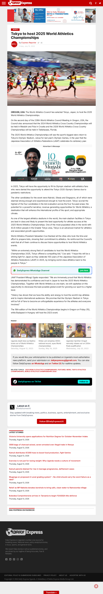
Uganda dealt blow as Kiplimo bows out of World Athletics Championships (23, 343)
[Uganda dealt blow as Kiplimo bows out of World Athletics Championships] (23, 330)
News (68, 370)
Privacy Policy (50, 575)
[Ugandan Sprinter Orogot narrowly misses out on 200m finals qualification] (78, 330)
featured (62, 370)
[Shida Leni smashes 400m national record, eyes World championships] (51, 330)
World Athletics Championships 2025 (40, 371)
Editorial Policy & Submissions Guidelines (22, 575)
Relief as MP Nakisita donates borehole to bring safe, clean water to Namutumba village (48, 488)
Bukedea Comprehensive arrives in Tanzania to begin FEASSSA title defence (43, 496)
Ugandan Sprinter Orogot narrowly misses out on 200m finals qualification (78, 343)
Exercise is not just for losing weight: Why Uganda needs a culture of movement (44, 461)
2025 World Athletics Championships (41, 370)
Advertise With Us (78, 575)
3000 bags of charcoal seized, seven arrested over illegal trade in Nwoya (41, 445)
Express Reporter (28, 43)
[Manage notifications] (96, 586)
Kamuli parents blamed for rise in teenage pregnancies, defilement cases (41, 469)
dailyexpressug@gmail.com (63, 360)
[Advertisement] (76, 545)
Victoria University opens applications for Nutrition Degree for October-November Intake (48, 436)
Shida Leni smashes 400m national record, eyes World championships (50, 343)
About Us (63, 575)
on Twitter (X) (55, 363)
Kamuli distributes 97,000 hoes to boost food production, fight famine (40, 453)
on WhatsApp (38, 363)
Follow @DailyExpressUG (51, 421)
